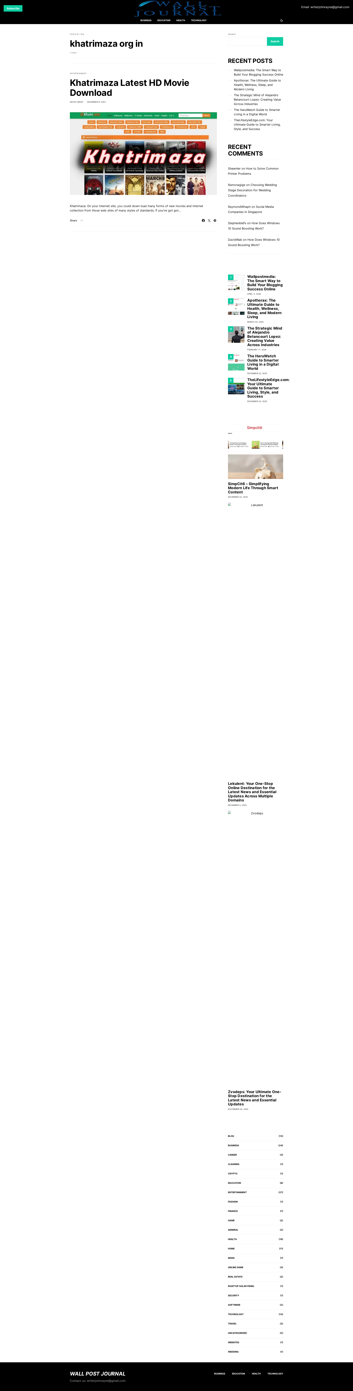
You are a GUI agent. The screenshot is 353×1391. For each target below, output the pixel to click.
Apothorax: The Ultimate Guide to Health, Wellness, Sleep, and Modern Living (257, 85)
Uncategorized (237, 1333)
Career (232, 1154)
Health (180, 20)
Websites (233, 1342)
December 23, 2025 (257, 373)
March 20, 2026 (255, 322)
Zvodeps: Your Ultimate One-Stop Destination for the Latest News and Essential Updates (254, 1098)
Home (231, 1248)
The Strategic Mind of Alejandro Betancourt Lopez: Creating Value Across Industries (257, 99)
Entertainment (78, 73)
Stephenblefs (237, 223)
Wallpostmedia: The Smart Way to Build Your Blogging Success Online (258, 72)
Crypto (232, 1173)
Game (231, 1220)
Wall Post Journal (98, 1373)
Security (233, 1295)
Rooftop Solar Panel (241, 1286)
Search (232, 34)
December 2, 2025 (237, 805)
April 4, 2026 (254, 294)
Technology (199, 20)
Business (145, 20)
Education (163, 20)
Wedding (233, 1351)
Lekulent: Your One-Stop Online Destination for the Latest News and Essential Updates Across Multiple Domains (252, 791)
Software (234, 1304)
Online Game (235, 1267)
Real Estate (235, 1276)
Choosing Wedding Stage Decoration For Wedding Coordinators (252, 190)
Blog (231, 1136)
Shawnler (234, 168)
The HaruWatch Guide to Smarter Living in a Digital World (257, 112)
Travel (232, 1323)
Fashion (233, 1201)
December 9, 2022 (96, 102)
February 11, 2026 (256, 349)
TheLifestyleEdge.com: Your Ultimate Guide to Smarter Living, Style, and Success (257, 124)
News (231, 1258)
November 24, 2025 (238, 1109)
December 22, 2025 (257, 401)
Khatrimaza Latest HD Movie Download (129, 87)
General (233, 1229)
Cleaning (233, 1164)
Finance (233, 1211)
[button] (281, 20)
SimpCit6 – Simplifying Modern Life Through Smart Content (253, 488)
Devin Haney (77, 102)
